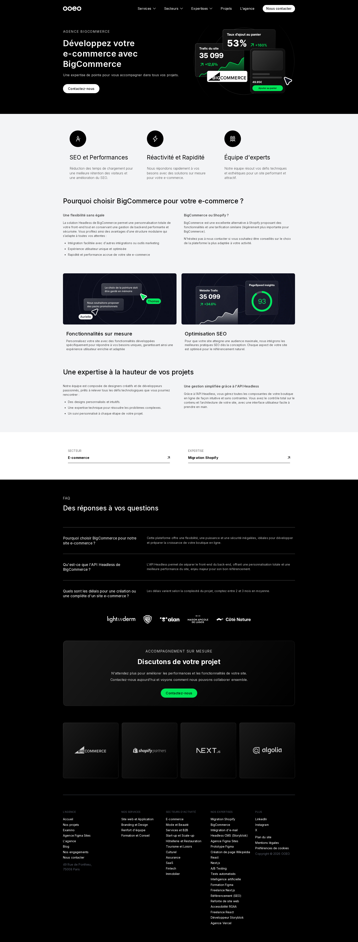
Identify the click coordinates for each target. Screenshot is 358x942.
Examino (69, 830)
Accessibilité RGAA (224, 906)
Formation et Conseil (135, 835)
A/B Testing (219, 868)
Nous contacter (278, 8)
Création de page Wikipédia (230, 852)
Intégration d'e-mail (224, 830)
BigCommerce (220, 824)
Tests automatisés (223, 874)
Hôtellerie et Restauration (183, 841)
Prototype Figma (222, 846)
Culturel (171, 852)
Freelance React (222, 912)
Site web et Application (137, 819)
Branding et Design (134, 824)
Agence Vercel (221, 923)
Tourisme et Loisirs (179, 846)
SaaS (169, 863)
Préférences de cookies (272, 848)
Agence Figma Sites (77, 835)
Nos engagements (75, 852)
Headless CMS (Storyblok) (229, 835)
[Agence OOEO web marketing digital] (72, 8)
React (215, 857)
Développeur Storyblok (227, 917)
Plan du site (263, 837)
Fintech (171, 868)
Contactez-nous (81, 89)
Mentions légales (267, 842)
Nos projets (71, 824)
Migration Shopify (203, 458)
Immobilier (173, 874)
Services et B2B (177, 830)
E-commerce (79, 458)
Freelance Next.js (223, 890)
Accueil (68, 819)
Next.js (215, 863)
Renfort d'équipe (133, 830)
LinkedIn (261, 819)
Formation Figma (222, 885)
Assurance (173, 857)
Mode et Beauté (177, 824)
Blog (66, 846)
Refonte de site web (225, 901)
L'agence (247, 8)
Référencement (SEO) (226, 895)
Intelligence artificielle (226, 879)
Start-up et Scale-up (180, 835)
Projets (226, 8)
